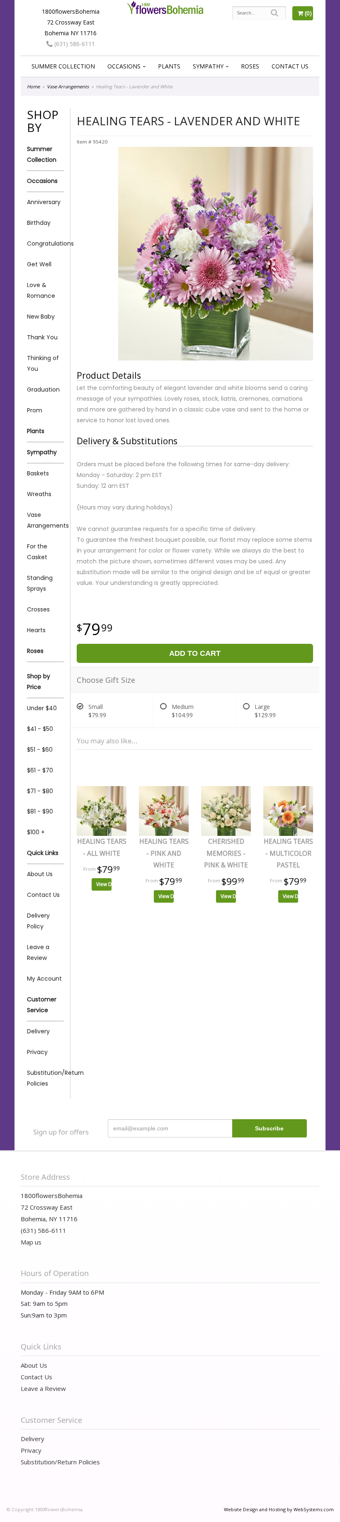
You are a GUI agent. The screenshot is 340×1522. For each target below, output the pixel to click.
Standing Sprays (40, 583)
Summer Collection (63, 66)
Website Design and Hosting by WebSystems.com (279, 1509)
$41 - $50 (40, 729)
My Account (44, 978)
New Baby (41, 316)
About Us (40, 874)
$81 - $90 (40, 811)
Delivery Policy (38, 920)
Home (33, 86)
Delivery (38, 1031)
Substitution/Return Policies (45, 1078)
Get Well (39, 264)
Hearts (36, 630)
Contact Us (290, 66)
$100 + (36, 832)
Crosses (38, 609)
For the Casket (37, 551)
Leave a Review (38, 952)
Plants (169, 66)
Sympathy (208, 66)
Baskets (38, 473)
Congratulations (45, 243)
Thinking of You (43, 363)
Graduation (43, 389)
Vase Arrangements (68, 86)
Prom (34, 410)
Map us (31, 1242)
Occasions (124, 66)
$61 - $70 (40, 770)
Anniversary (44, 202)
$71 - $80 (40, 791)
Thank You (42, 337)
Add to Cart (195, 653)
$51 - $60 (40, 749)
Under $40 (42, 708)
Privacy (37, 1052)
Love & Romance (41, 290)
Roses (250, 66)
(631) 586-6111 (74, 44)
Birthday (39, 223)
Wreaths (39, 494)
